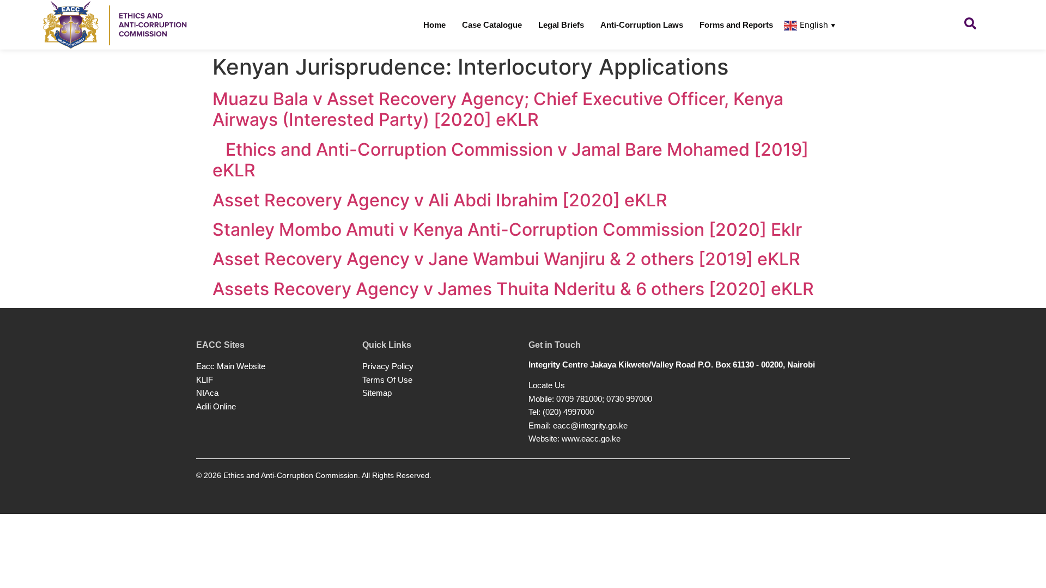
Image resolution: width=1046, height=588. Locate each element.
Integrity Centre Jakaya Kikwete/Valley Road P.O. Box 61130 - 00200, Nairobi (671, 364)
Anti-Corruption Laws (641, 24)
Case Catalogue (492, 24)
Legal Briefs (561, 24)
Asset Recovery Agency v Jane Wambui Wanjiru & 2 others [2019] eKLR (506, 259)
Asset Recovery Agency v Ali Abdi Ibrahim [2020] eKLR (439, 200)
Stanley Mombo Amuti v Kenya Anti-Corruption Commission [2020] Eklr (507, 229)
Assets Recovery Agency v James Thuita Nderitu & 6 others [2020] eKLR (513, 288)
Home (434, 24)
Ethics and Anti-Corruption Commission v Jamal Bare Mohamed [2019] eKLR (510, 160)
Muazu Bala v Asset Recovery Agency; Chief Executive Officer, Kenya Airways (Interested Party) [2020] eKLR (497, 109)
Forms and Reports (736, 24)
